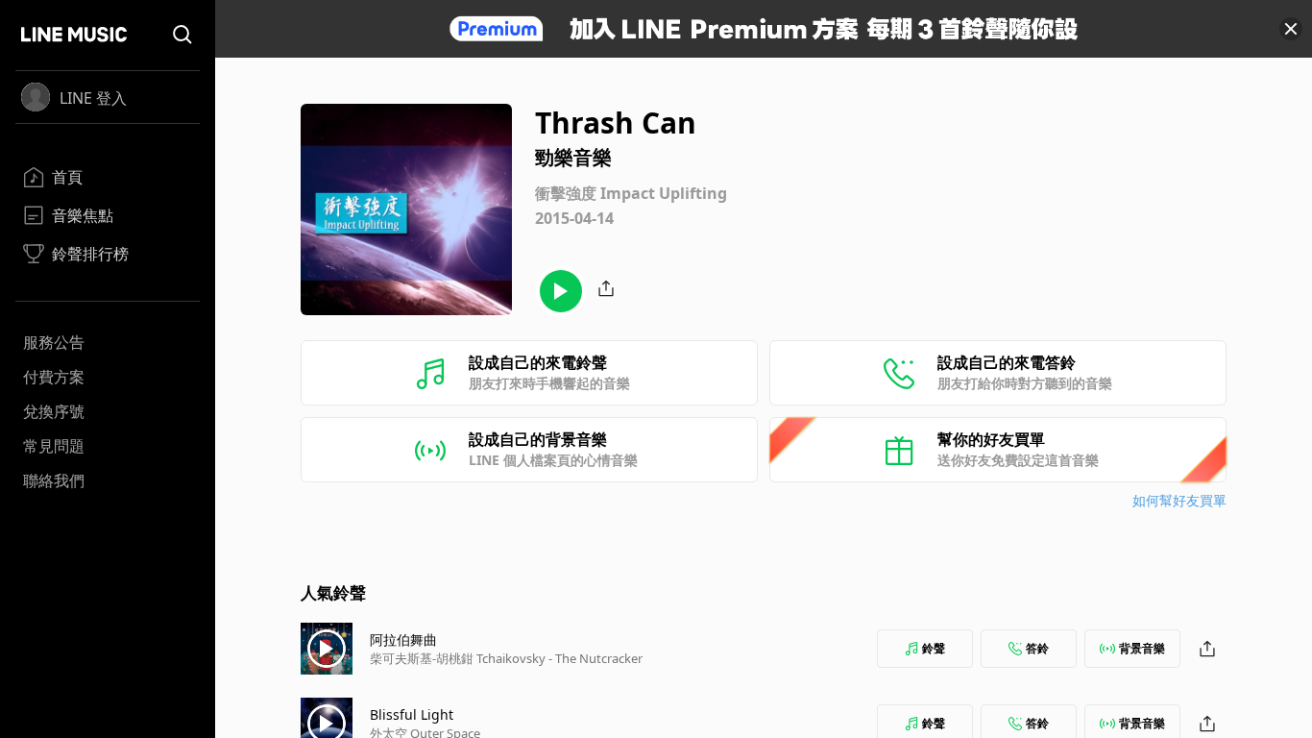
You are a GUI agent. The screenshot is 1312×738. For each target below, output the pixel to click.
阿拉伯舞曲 (403, 639)
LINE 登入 (93, 98)
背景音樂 (1142, 648)
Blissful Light (411, 714)
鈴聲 (933, 648)
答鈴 (1037, 648)
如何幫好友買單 (1179, 500)
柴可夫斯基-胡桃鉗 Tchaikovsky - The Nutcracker (506, 658)
